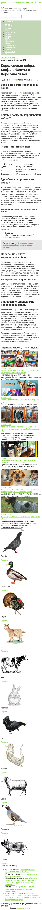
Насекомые (10, 52)
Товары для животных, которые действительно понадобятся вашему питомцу (21, 372)
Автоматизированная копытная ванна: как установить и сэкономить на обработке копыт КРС (20, 429)
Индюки (8, 43)
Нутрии (8, 34)
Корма (8, 49)
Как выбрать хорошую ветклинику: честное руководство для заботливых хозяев (19, 491)
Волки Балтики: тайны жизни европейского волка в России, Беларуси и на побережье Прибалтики (21, 881)
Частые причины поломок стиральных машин (20, 871)
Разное (8, 54)
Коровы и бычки (12, 45)
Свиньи (8, 26)
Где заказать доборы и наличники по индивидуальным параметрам (21, 889)
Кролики (9, 21)
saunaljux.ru (21, 908)
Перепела (9, 41)
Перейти (4, 560)
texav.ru (29, 908)
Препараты (10, 47)
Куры (7, 24)
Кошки (8, 28)
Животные (13, 80)
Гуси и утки (10, 32)
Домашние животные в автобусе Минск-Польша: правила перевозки (18, 461)
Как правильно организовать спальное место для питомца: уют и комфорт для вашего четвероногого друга (22, 896)
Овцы (7, 39)
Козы (7, 30)
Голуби (8, 37)
